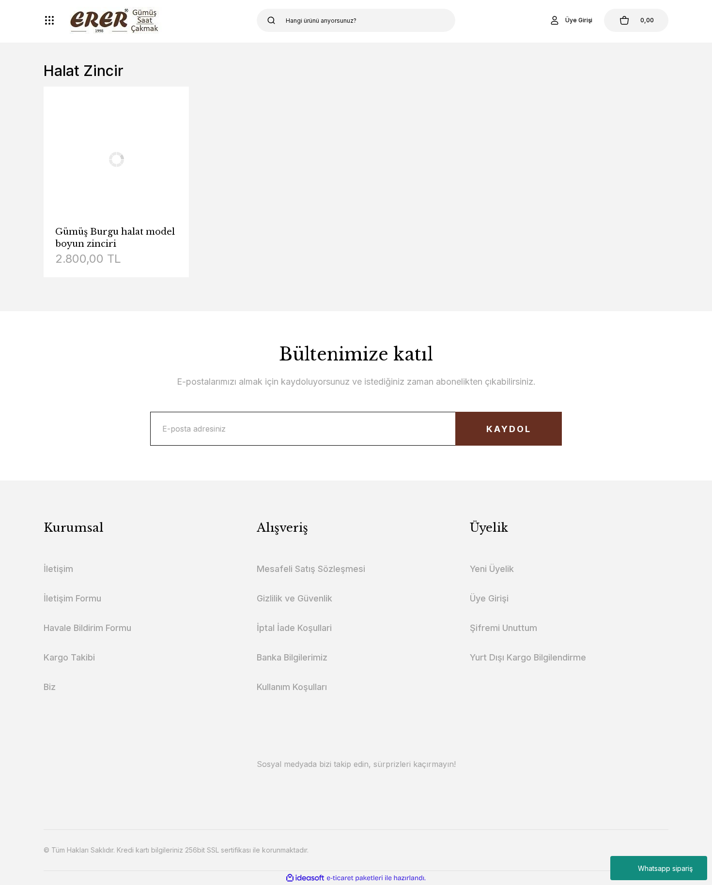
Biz (50, 687)
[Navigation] (49, 20)
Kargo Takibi (69, 657)
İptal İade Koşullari (294, 628)
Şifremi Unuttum (503, 628)
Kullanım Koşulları (292, 687)
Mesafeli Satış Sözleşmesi (311, 569)
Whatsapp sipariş (665, 868)
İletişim (58, 569)
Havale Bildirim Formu (87, 628)
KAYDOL (508, 429)
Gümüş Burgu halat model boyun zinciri (115, 237)
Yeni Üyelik (492, 569)
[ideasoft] (305, 878)
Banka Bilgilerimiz (292, 657)
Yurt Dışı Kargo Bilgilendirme (528, 657)
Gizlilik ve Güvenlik (294, 598)
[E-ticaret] (354, 878)
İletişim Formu (72, 598)
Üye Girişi (489, 598)
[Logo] (116, 20)
